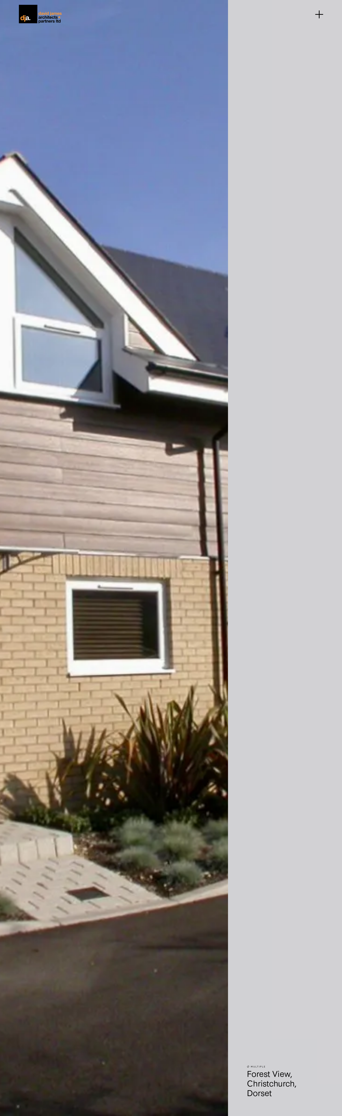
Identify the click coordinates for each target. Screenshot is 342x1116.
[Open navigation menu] (319, 14)
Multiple (258, 1066)
